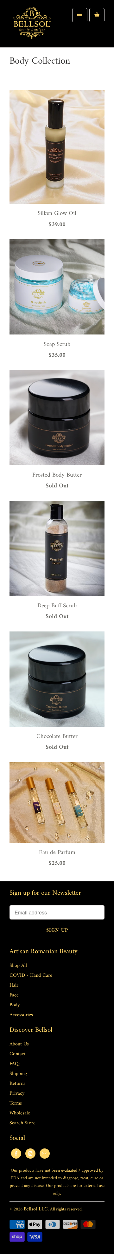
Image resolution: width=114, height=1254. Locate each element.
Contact (18, 1054)
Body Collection (40, 61)
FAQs (15, 1063)
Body (15, 1005)
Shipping (18, 1073)
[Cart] (96, 15)
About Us (19, 1044)
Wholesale (20, 1113)
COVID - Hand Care (31, 975)
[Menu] (79, 15)
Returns (17, 1083)
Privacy (17, 1093)
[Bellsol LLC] (32, 26)
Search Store (22, 1123)
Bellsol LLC (36, 1209)
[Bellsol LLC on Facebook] (16, 1153)
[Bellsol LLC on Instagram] (30, 1153)
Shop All (18, 965)
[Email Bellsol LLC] (45, 1153)
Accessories (21, 1014)
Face (14, 995)
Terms (16, 1103)
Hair (14, 985)
